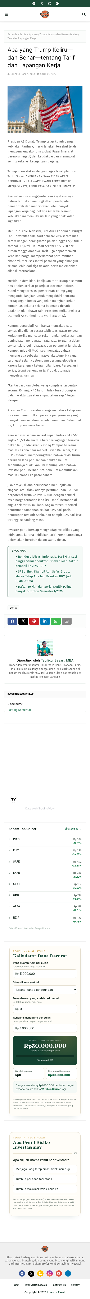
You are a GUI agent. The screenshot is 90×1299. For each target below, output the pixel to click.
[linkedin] (68, 1273)
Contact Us (59, 1285)
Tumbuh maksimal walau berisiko (37, 1189)
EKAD (16, 873)
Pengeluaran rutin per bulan (30, 964)
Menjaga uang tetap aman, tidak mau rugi (43, 1169)
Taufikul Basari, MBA (22, 74)
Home (16, 1285)
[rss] (40, 1273)
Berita (22, 34)
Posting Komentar (19, 710)
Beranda (12, 34)
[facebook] (33, 3)
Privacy (75, 1285)
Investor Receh (56, 1292)
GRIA (16, 895)
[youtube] (59, 1273)
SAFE (16, 861)
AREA (16, 906)
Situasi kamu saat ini (26, 982)
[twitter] (41, 3)
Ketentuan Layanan (36, 1285)
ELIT (16, 850)
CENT (16, 884)
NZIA (16, 917)
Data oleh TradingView (40, 808)
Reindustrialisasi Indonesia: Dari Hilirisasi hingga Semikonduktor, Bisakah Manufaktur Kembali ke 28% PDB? (46, 561)
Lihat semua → (73, 828)
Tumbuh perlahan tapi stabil (34, 1179)
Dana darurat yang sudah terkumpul (36, 1000)
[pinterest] (57, 3)
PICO (16, 839)
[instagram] (49, 3)
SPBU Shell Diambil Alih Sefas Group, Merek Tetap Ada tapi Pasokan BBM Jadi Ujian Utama (43, 576)
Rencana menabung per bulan (32, 1019)
